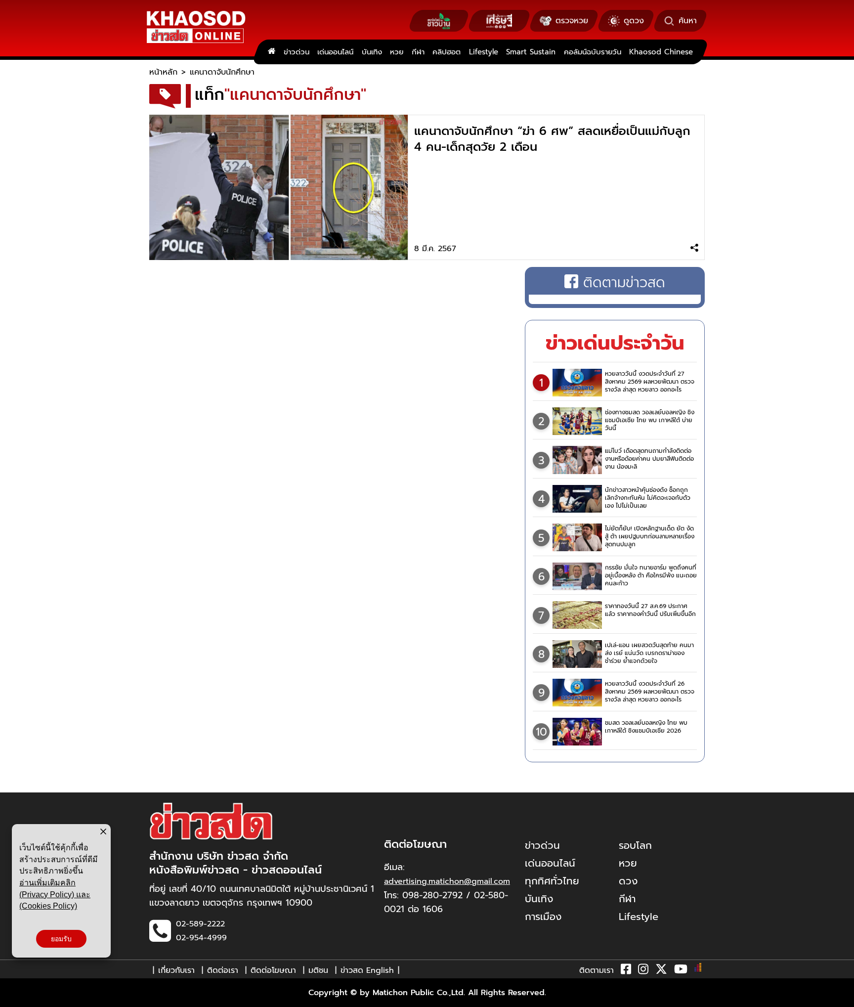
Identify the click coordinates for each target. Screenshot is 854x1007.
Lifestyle (483, 51)
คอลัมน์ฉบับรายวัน (592, 51)
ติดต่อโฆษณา (273, 970)
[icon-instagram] (643, 971)
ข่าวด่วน (296, 51)
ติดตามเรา (596, 970)
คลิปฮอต (446, 51)
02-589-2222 (200, 924)
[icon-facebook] (626, 971)
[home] (271, 52)
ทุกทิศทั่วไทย (552, 881)
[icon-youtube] (680, 971)
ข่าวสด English (367, 970)
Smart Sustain (530, 51)
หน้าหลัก (163, 72)
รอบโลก (635, 845)
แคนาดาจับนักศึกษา (222, 72)
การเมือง (543, 916)
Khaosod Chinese (661, 51)
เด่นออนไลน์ (335, 51)
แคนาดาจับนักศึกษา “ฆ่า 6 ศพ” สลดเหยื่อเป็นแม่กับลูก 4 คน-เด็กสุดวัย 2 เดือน (552, 139)
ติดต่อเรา (222, 970)
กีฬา (418, 51)
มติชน (318, 970)
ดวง (628, 881)
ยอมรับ (61, 939)
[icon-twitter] (661, 971)
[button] (14, 997)
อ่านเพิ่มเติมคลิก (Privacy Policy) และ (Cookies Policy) (54, 894)
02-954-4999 (201, 938)
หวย (396, 51)
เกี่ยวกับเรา (176, 970)
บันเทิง (372, 51)
